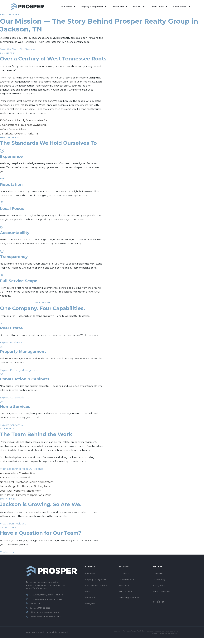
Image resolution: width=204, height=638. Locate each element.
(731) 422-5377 (44, 608)
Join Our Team (125, 591)
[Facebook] (154, 601)
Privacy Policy (159, 585)
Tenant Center (157, 6)
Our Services (28, 49)
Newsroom (124, 585)
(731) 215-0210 (35, 603)
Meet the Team (9, 49)
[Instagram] (158, 601)
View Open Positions (13, 523)
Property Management (92, 6)
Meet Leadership (10, 468)
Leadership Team (126, 579)
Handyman (90, 604)
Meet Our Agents (32, 468)
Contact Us (7, 552)
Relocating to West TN (129, 597)
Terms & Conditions (161, 591)
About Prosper (180, 6)
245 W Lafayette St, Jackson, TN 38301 (46, 595)
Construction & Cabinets (96, 585)
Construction (118, 6)
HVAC (87, 591)
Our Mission (124, 573)
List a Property (159, 579)
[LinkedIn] (163, 601)
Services (137, 6)
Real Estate (66, 6)
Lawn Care (90, 597)
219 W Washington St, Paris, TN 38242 (46, 599)
